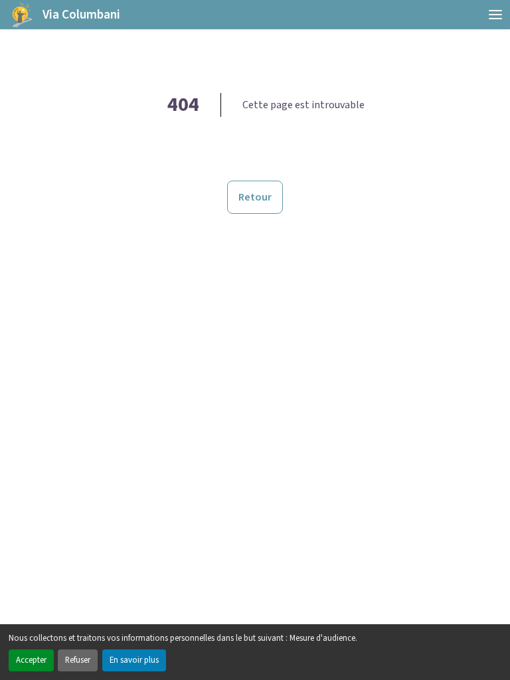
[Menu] (495, 15)
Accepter (31, 660)
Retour (255, 197)
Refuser (77, 660)
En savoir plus (134, 660)
